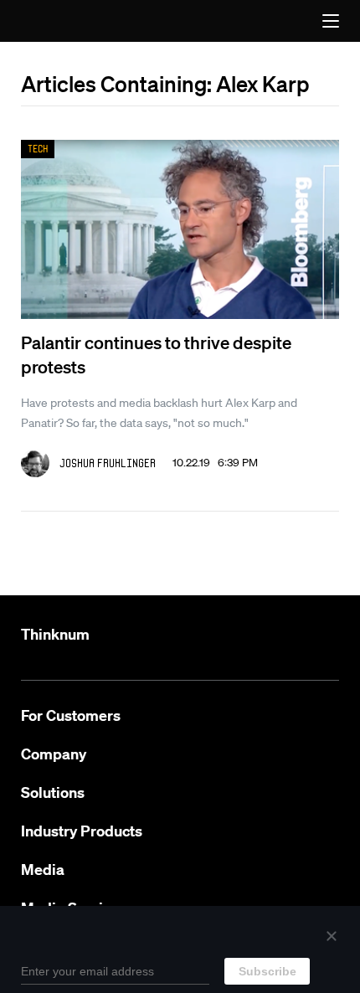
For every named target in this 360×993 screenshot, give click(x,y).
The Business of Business (57, 21)
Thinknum (55, 634)
